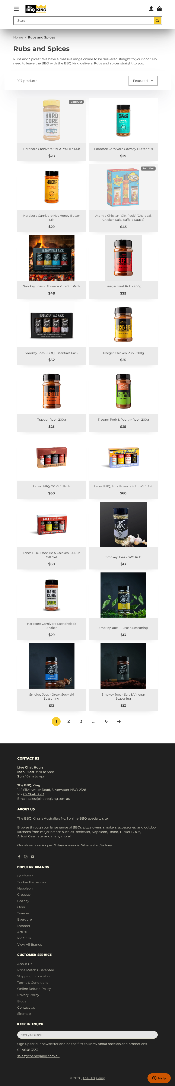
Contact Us (26, 1007)
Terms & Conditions (32, 983)
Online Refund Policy (34, 989)
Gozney (23, 901)
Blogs (21, 1001)
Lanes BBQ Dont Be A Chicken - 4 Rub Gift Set (51, 535)
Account (151, 8)
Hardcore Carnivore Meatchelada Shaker (51, 606)
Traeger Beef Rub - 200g (123, 267)
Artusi (22, 932)
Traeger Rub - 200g (51, 400)
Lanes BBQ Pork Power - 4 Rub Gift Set (123, 466)
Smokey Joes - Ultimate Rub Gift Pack (51, 267)
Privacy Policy (28, 995)
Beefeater (25, 876)
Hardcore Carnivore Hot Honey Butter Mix (51, 198)
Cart (159, 8)
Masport (23, 926)
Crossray (24, 894)
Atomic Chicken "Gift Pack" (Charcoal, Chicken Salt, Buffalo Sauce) (123, 198)
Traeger (23, 913)
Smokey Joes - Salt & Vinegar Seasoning (123, 677)
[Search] (157, 20)
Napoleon (25, 888)
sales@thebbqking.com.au (49, 799)
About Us (24, 964)
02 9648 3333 (33, 794)
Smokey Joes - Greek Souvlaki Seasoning (51, 677)
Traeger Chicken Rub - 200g (123, 333)
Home (18, 37)
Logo (36, 8)
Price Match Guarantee (35, 970)
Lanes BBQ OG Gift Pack (51, 466)
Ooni (21, 907)
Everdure (24, 919)
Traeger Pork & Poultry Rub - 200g (123, 400)
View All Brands (29, 944)
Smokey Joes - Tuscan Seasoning (123, 606)
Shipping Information (34, 976)
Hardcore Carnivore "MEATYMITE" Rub (51, 129)
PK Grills (24, 938)
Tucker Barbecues (31, 882)
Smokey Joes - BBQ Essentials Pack (51, 333)
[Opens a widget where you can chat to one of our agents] (159, 1078)
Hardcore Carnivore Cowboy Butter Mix (123, 129)
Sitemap (24, 1014)
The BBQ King (94, 1078)
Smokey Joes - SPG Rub (123, 535)
